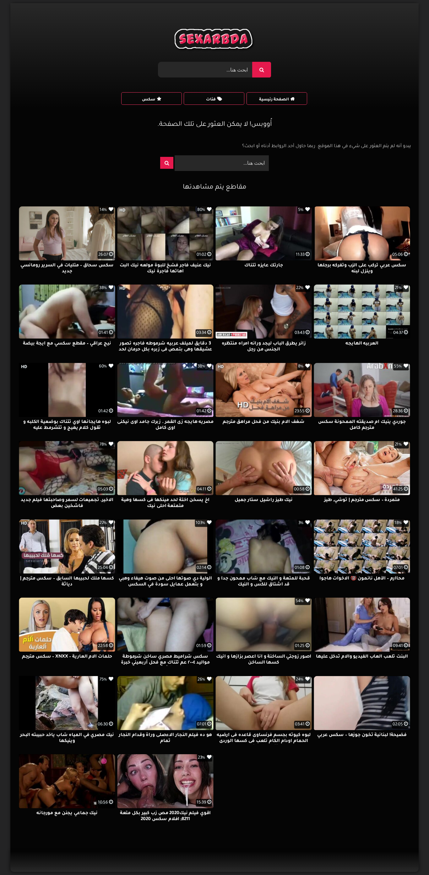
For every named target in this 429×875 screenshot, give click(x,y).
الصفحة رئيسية (274, 100)
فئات (211, 100)
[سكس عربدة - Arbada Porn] (214, 40)
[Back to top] (409, 856)
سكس (148, 100)
